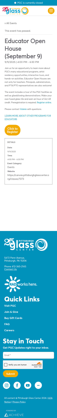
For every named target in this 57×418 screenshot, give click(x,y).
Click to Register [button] (12, 130)
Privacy (15, 402)
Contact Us (10, 269)
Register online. (44, 102)
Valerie (23, 109)
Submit (10, 373)
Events (10, 167)
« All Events (11, 23)
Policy (22, 402)
